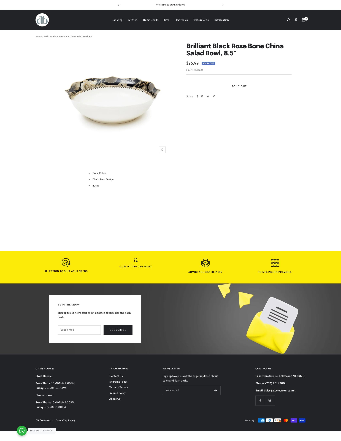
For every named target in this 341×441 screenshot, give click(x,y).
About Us (114, 398)
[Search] (288, 19)
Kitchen (132, 19)
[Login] (296, 19)
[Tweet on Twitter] (207, 96)
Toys (166, 19)
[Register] (215, 390)
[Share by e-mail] (213, 96)
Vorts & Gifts (201, 19)
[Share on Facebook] (197, 96)
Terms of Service (118, 387)
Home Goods (150, 19)
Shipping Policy (118, 381)
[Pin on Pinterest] (202, 96)
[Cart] (303, 19)
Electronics (181, 19)
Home (39, 36)
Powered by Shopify (65, 420)
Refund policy (117, 393)
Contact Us (116, 376)
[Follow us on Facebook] (260, 400)
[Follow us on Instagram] (270, 400)
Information (221, 19)
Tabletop (117, 19)
